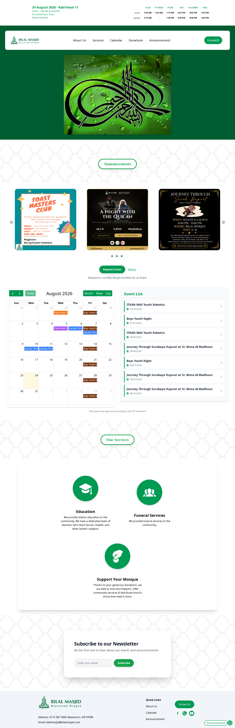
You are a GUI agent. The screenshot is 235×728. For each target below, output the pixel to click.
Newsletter (82, 60)
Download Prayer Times (43, 14)
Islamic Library (99, 68)
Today (30, 293)
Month (89, 293)
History (80, 53)
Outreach (100, 83)
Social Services (104, 60)
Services (98, 40)
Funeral (100, 47)
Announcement (216, 723)
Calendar (116, 40)
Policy (132, 269)
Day (108, 293)
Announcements (117, 164)
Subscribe (124, 663)
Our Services (117, 440)
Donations (136, 40)
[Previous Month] (12, 293)
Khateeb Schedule (40, 17)
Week (99, 293)
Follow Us (184, 704)
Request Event (112, 269)
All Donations (139, 47)
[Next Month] (19, 293)
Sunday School (104, 53)
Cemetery (101, 76)
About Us (79, 40)
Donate (211, 40)
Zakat (134, 53)
